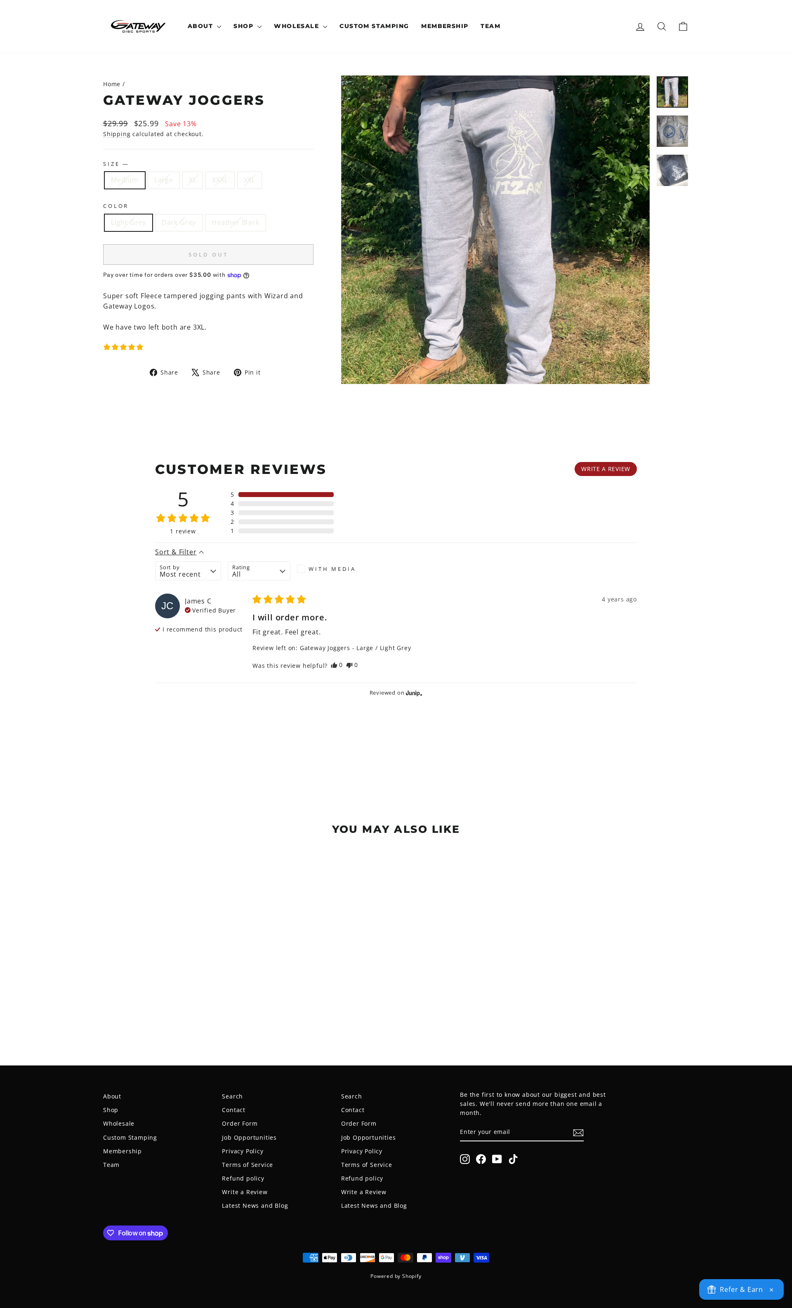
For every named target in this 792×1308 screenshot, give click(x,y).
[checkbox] (328, 569)
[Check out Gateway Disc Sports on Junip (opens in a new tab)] (413, 693)
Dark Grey (179, 222)
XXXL (220, 179)
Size (115, 163)
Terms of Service (247, 1165)
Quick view (173, 985)
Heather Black (235, 222)
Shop (244, 26)
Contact (233, 1110)
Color (116, 206)
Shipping (116, 134)
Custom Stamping (374, 26)
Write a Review (244, 1192)
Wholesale (297, 26)
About (201, 26)
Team (490, 26)
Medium (125, 179)
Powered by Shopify (395, 1276)
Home (111, 84)
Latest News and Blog (255, 1205)
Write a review (605, 469)
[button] (123, 347)
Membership (444, 26)
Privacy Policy (242, 1151)
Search (232, 1096)
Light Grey (128, 222)
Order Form (239, 1123)
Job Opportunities (249, 1137)
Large (163, 179)
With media (332, 569)
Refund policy (243, 1178)
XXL (249, 179)
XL (193, 179)
